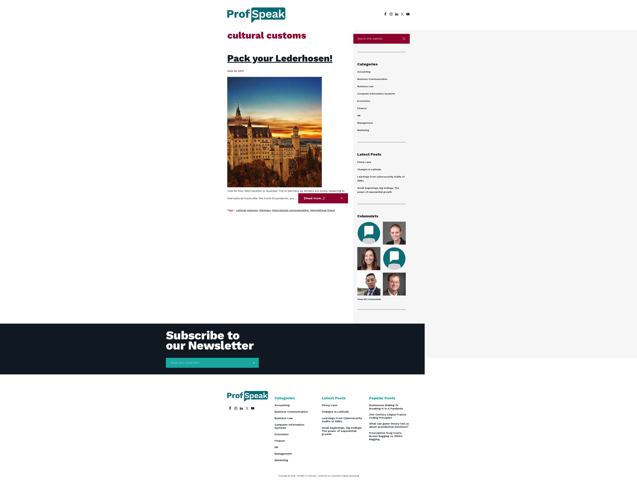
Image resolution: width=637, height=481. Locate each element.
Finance (362, 108)
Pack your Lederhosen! (279, 58)
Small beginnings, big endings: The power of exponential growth (342, 431)
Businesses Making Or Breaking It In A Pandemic (386, 407)
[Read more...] (323, 199)
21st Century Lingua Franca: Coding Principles (387, 416)
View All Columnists (369, 299)
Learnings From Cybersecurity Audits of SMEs (342, 420)
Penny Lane (364, 162)
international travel (322, 210)
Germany (265, 210)
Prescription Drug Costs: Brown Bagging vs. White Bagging (385, 436)
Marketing (363, 130)
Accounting (364, 71)
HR (358, 115)
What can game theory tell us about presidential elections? (389, 425)
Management (365, 123)
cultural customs (247, 210)
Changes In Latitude (369, 169)
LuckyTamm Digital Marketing (345, 476)
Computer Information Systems (376, 93)
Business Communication (372, 79)
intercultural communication (290, 210)
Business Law (365, 86)
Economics (363, 101)
